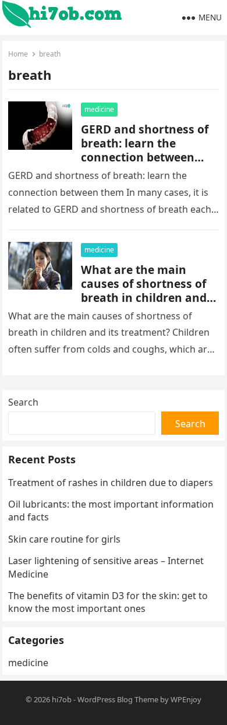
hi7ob (62, 699)
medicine (99, 109)
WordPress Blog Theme (117, 699)
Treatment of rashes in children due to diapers (110, 482)
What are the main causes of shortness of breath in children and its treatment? (144, 290)
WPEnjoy (186, 699)
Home (18, 54)
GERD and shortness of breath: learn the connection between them (144, 150)
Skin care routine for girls (64, 539)
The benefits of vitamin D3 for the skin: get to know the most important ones (108, 602)
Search (23, 402)
